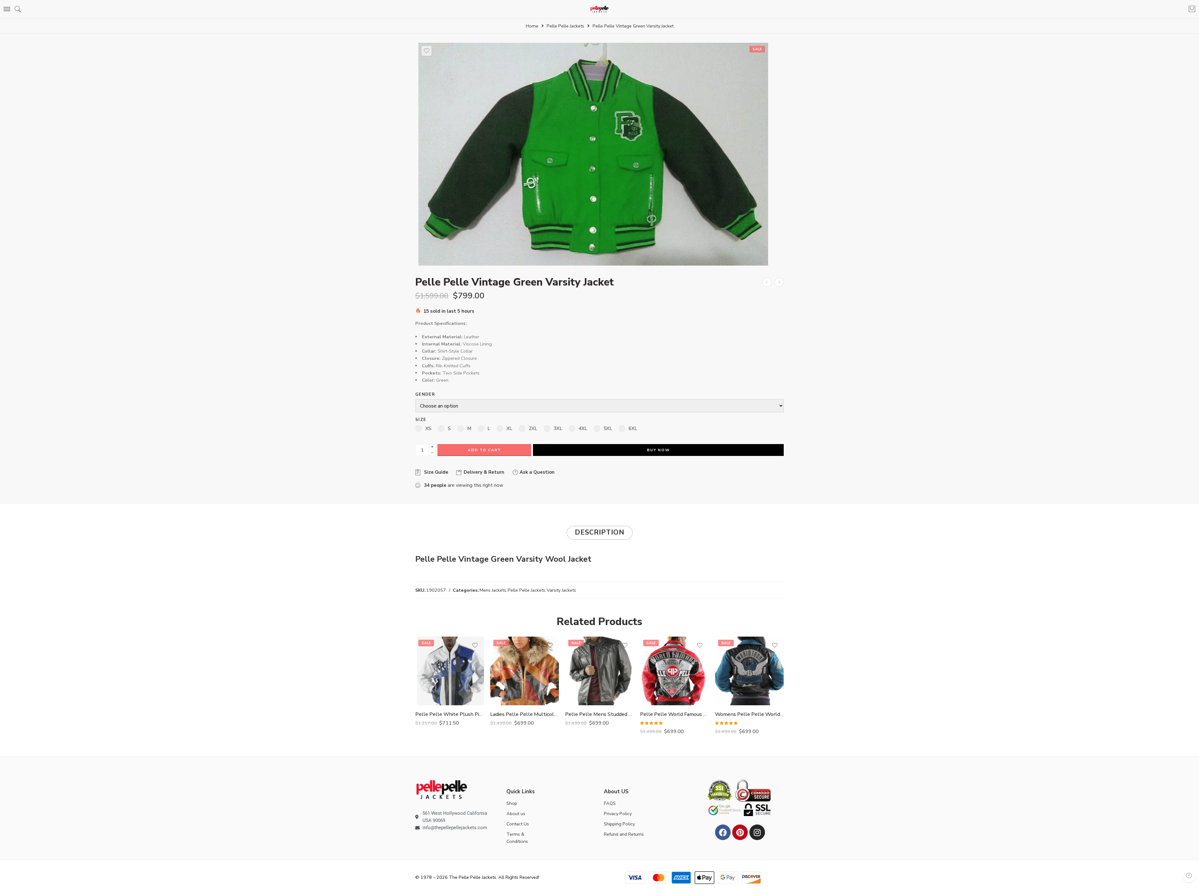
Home (532, 26)
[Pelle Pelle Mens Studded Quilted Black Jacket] (599, 671)
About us (515, 813)
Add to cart (484, 450)
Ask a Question (536, 472)
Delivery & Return (483, 472)
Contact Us (517, 824)
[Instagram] (757, 832)
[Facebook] (723, 832)
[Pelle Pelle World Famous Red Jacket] (674, 671)
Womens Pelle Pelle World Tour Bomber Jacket (749, 714)
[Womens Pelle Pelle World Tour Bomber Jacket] (749, 671)
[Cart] (1192, 9)
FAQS (610, 803)
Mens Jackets (493, 590)
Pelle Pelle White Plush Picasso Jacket (449, 714)
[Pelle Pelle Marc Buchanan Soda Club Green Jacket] (779, 282)
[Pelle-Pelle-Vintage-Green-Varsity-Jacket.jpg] (593, 154)
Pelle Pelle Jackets (565, 26)
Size (420, 420)
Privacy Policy (618, 813)
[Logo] (441, 789)
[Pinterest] (740, 832)
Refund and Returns (624, 834)
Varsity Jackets (561, 590)
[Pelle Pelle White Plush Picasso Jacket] (449, 671)
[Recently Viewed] (1189, 875)
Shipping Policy (619, 824)
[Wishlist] (427, 51)
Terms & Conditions (517, 837)
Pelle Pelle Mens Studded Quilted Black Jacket (599, 714)
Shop (511, 803)
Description (599, 532)
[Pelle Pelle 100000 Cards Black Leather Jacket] (767, 282)
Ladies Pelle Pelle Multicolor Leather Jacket (524, 714)
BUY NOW (658, 450)
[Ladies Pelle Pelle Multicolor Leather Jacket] (524, 671)
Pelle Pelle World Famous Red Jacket (674, 714)
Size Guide (435, 472)
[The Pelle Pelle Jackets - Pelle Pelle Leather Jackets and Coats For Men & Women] (599, 9)
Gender (425, 395)
